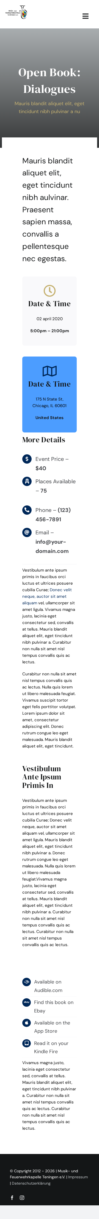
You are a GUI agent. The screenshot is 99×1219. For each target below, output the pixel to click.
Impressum (78, 1176)
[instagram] (22, 1198)
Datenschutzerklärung (31, 1183)
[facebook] (12, 1198)
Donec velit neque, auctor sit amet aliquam (47, 596)
